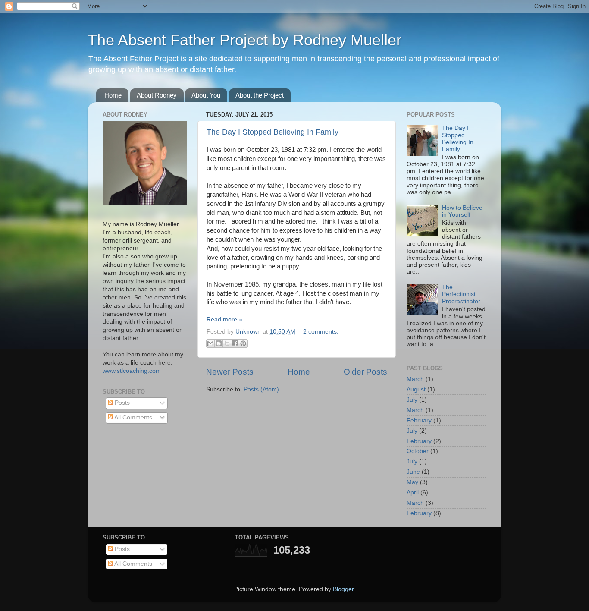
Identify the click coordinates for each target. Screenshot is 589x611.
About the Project (259, 95)
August (416, 389)
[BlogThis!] (218, 343)
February (419, 420)
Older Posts (365, 371)
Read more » (224, 319)
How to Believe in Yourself (462, 211)
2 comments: (320, 331)
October (418, 451)
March (415, 379)
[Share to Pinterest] (243, 343)
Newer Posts (230, 371)
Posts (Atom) (261, 389)
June (413, 472)
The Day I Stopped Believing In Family (272, 132)
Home (113, 95)
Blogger (343, 589)
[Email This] (210, 343)
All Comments (132, 417)
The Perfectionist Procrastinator (461, 294)
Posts (121, 403)
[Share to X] (226, 343)
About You (205, 95)
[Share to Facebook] (235, 343)
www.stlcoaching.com (132, 371)
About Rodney (157, 95)
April (413, 492)
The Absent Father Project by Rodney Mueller (244, 40)
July (412, 400)
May (412, 482)
